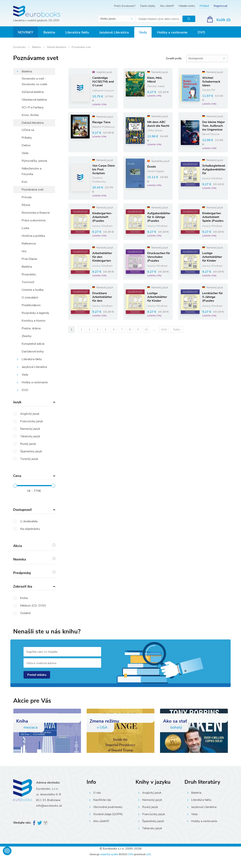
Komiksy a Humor (34, 321)
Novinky (25, 32)
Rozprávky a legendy (35, 313)
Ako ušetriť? (167, 6)
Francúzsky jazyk (153, 814)
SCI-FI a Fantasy (32, 107)
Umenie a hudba (32, 290)
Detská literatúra (57, 47)
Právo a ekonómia (33, 220)
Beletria (49, 32)
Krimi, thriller (30, 115)
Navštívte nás (102, 800)
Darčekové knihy (33, 351)
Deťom (26, 145)
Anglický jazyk (151, 793)
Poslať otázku (36, 675)
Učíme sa (28, 130)
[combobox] (117, 18)
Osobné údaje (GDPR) (108, 814)
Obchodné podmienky (107, 807)
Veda (25, 153)
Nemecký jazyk (152, 800)
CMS (130, 854)
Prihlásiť (204, 6)
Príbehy (27, 138)
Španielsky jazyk (153, 821)
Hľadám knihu (187, 6)
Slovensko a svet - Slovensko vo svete (34, 81)
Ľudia (25, 228)
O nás (97, 793)
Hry (24, 251)
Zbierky (26, 336)
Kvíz (24, 182)
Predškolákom (31, 305)
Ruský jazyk (150, 807)
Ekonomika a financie (36, 213)
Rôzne (26, 205)
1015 (164, 329)
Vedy (143, 32)
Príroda (26, 197)
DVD (201, 32)
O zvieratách (30, 297)
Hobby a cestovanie (172, 32)
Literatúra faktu (77, 32)
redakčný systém (109, 854)
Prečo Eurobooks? (124, 6)
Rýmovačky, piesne (34, 161)
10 (146, 329)
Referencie (29, 243)
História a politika (33, 236)
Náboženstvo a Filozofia (31, 171)
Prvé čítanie (29, 259)
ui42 (148, 854)
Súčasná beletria (32, 92)
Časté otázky (147, 6)
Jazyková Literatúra (114, 32)
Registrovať (220, 6)
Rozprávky (29, 274)
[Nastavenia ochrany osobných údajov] (7, 851)
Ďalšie (176, 329)
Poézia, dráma (31, 328)
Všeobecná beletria (34, 100)
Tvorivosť (28, 282)
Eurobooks (20, 47)
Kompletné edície (33, 344)
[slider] (15, 485)
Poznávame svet (32, 190)
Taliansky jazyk (152, 828)
